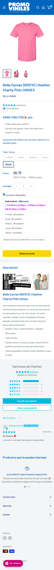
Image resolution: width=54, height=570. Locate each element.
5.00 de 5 (34, 372)
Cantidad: (7, 186)
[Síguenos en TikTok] (10, 538)
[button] (9, 105)
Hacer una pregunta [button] (27, 408)
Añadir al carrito (27, 253)
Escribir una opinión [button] (27, 401)
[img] (9, 432)
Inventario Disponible (15, 195)
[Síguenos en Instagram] (5, 538)
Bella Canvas (9, 96)
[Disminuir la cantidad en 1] (16, 186)
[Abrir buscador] (37, 7)
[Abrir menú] (4, 8)
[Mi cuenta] (43, 7)
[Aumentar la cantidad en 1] (31, 186)
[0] (49, 7)
